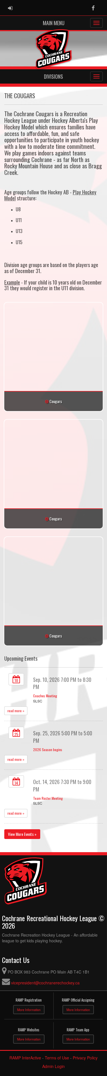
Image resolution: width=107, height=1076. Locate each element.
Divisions (53, 76)
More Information (29, 1009)
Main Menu (53, 23)
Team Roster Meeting (48, 798)
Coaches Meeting (45, 695)
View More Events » (22, 834)
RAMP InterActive (25, 1058)
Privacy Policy (85, 1058)
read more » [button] (15, 710)
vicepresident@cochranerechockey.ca (45, 983)
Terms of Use (57, 1058)
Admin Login (53, 1066)
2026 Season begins (47, 749)
